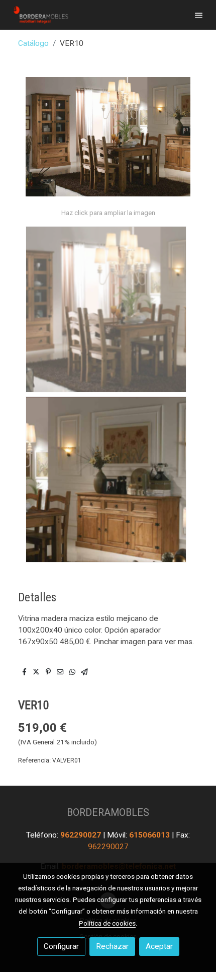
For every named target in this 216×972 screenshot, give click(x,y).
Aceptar (159, 946)
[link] (40, 15)
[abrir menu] (199, 15)
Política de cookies (107, 923)
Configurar (61, 946)
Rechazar (112, 946)
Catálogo (33, 43)
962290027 (81, 835)
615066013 (150, 835)
